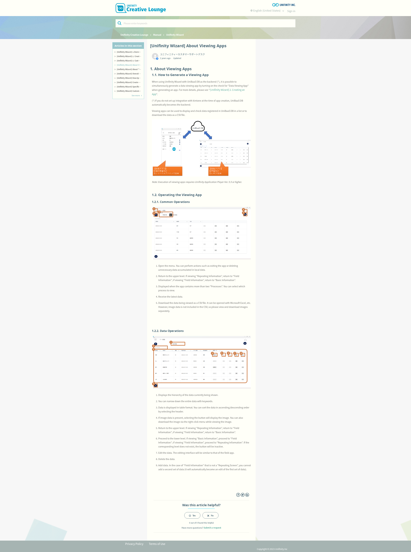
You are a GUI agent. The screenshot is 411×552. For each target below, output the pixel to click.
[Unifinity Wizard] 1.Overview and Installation (130, 52)
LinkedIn (247, 495)
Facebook (238, 495)
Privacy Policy (134, 544)
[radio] (192, 515)
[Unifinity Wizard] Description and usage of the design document (130, 78)
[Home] (141, 8)
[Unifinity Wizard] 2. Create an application (130, 56)
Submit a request (212, 527)
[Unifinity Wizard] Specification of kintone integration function (130, 86)
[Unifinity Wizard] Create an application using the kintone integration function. (130, 82)
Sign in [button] (291, 11)
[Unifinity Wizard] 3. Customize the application (130, 60)
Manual (157, 34)
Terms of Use (157, 544)
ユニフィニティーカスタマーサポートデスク (182, 54)
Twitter (243, 495)
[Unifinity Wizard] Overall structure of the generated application (130, 73)
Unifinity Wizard (175, 34)
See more (136, 95)
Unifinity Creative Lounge (134, 34)
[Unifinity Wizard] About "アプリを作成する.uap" (130, 69)
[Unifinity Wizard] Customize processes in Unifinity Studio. (130, 91)
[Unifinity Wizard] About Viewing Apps (130, 65)
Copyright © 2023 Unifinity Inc (272, 549)
